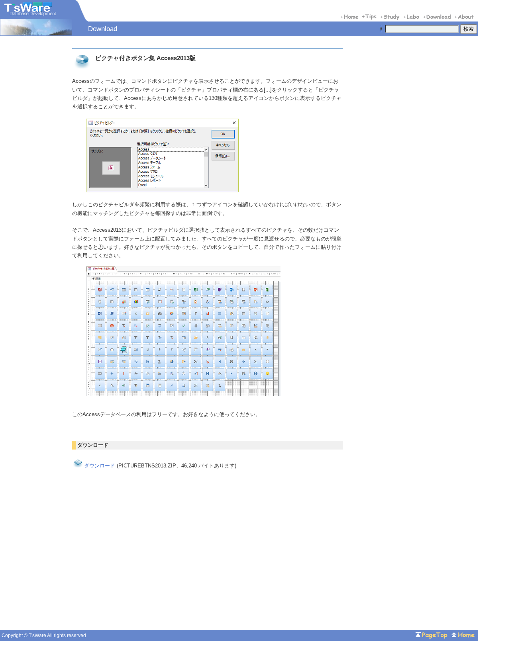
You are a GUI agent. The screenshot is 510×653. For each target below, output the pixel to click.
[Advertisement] (139, 560)
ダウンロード (99, 466)
